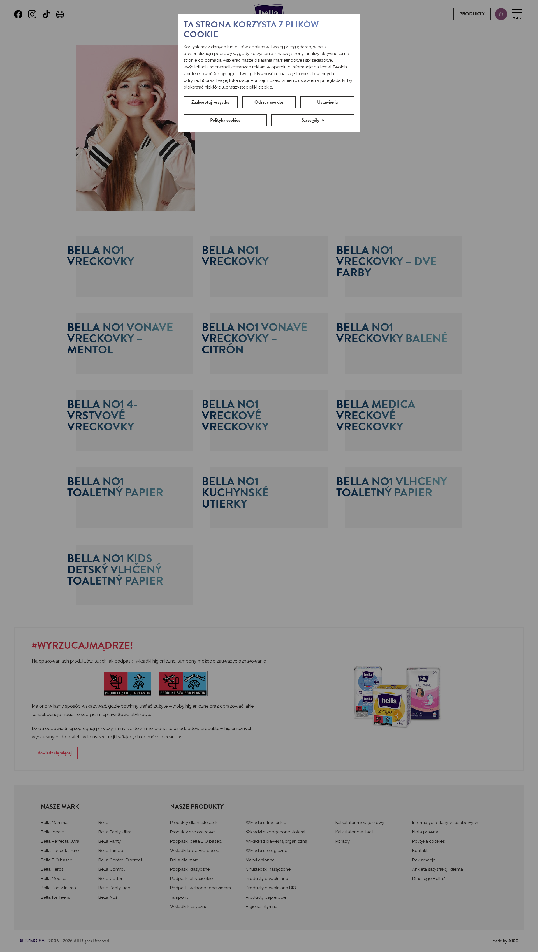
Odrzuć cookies (269, 102)
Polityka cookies (225, 120)
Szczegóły (310, 120)
